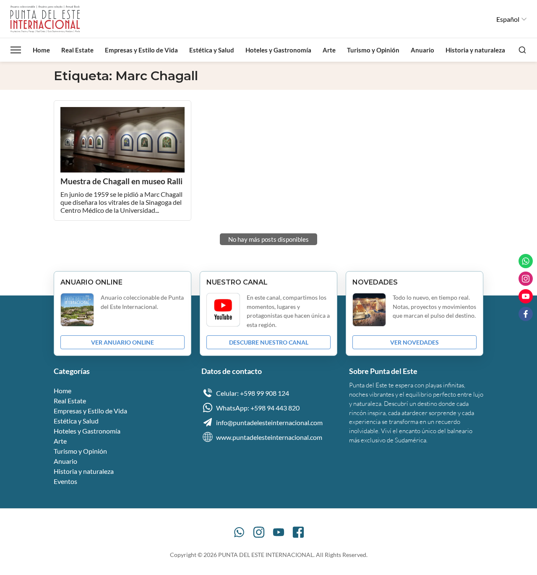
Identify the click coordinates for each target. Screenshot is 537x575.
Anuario (422, 50)
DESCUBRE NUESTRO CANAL (268, 342)
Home (41, 50)
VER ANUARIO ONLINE (122, 342)
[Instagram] (259, 532)
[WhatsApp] (239, 532)
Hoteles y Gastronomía (278, 50)
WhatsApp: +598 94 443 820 (258, 408)
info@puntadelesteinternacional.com (269, 422)
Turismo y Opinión (373, 50)
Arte (329, 50)
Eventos (65, 481)
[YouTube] (278, 532)
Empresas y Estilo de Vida (141, 50)
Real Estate (77, 50)
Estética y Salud (211, 50)
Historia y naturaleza (475, 50)
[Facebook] (298, 532)
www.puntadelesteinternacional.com (269, 437)
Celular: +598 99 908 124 (252, 393)
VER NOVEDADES (414, 342)
